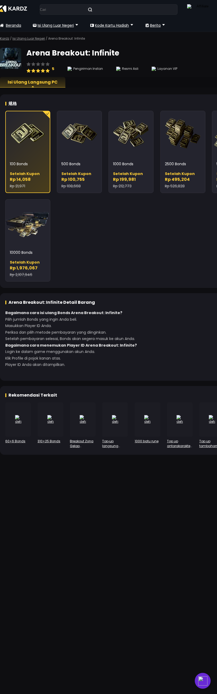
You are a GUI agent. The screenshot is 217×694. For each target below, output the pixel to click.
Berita (155, 25)
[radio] (28, 68)
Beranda (13, 25)
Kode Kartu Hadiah (112, 25)
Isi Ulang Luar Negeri (56, 25)
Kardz (4, 38)
